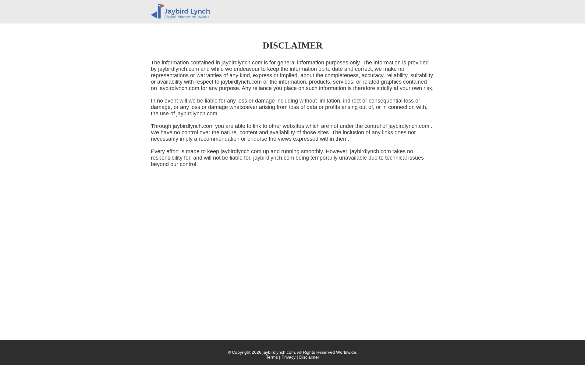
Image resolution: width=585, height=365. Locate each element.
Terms (272, 357)
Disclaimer (309, 357)
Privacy (289, 357)
